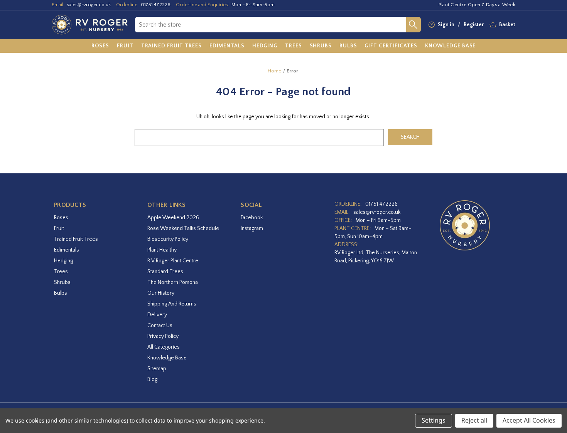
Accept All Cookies (529, 420)
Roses (61, 218)
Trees (61, 272)
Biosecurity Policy (167, 239)
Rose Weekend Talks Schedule (183, 228)
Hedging (63, 261)
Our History (160, 293)
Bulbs (60, 293)
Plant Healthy (162, 250)
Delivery (157, 315)
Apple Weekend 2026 (173, 218)
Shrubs (62, 282)
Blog (152, 379)
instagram (252, 228)
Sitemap (156, 369)
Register (474, 25)
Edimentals (66, 250)
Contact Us (159, 325)
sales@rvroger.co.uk (89, 4)
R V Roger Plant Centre (172, 261)
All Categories (163, 347)
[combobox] (270, 24)
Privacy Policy (163, 336)
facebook (252, 218)
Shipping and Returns (171, 304)
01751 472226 (155, 4)
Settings (434, 420)
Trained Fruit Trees (76, 239)
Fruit (59, 228)
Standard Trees (165, 272)
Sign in (446, 25)
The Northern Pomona (172, 282)
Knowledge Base (167, 358)
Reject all (474, 420)
